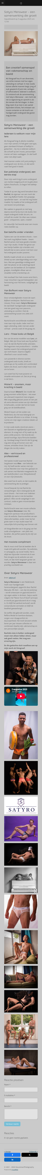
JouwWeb (15, 1170)
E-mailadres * (9, 1095)
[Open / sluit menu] (2, 3)
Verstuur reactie (12, 1124)
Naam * (7, 1084)
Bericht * (7, 1106)
